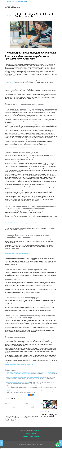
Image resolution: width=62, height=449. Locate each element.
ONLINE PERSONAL (9, 82)
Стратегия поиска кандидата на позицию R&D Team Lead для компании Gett (12, 418)
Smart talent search (9, 191)
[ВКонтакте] (29, 395)
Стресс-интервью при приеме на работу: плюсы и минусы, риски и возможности (27, 377)
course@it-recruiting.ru (21, 1)
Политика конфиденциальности (31, 436)
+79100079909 (10, 1)
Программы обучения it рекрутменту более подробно (18, 364)
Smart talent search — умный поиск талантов (18, 382)
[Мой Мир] (33, 395)
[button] (57, 444)
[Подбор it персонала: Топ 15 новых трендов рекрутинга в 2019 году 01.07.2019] (60, 443)
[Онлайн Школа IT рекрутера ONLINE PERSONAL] (12, 6)
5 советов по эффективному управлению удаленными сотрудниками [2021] (48, 413)
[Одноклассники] (31, 395)
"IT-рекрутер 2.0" (37, 430)
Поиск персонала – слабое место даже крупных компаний (21, 386)
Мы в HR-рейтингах (31, 433)
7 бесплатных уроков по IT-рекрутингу (30, 416)
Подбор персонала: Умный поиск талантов (17, 391)
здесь (33, 364)
